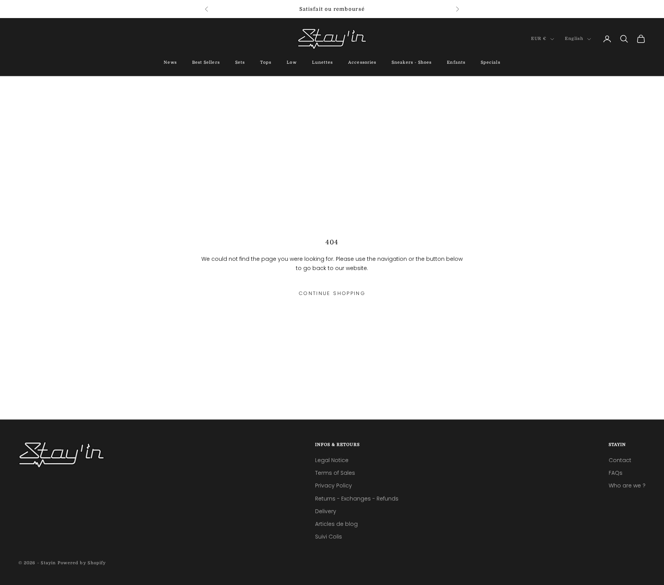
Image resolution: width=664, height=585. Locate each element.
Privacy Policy (333, 485)
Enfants (456, 62)
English (574, 38)
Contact (620, 460)
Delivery (325, 511)
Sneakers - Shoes (412, 62)
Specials (490, 62)
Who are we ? (627, 485)
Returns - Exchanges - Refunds (356, 498)
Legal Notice (332, 460)
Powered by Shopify (82, 562)
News (170, 62)
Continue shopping (332, 293)
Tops (265, 62)
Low (291, 62)
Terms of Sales (335, 473)
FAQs (615, 473)
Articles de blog (336, 524)
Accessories (362, 62)
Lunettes (322, 62)
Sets (240, 62)
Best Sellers (206, 62)
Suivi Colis (328, 536)
